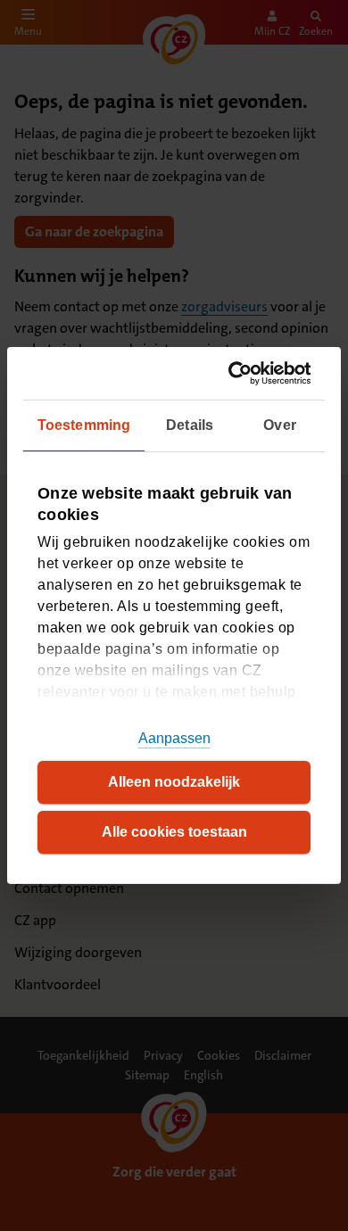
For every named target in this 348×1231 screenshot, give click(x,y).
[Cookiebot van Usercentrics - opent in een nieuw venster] (238, 373)
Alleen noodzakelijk (174, 781)
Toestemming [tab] (83, 425)
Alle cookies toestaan (174, 831)
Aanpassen (174, 738)
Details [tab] (189, 425)
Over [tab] (279, 425)
